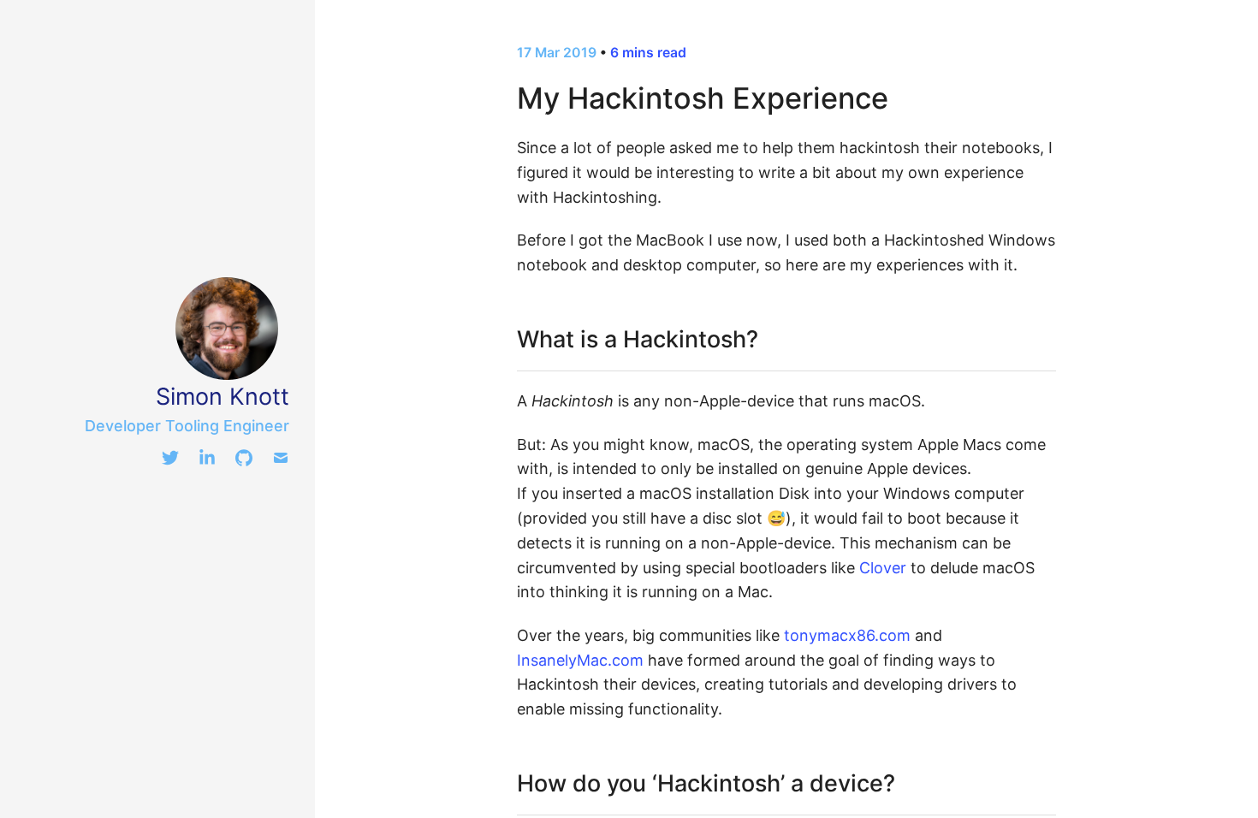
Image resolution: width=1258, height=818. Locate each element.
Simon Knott (222, 396)
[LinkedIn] (207, 461)
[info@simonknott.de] (280, 461)
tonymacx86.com (847, 635)
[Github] (243, 461)
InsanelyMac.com (580, 660)
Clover (882, 568)
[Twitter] (170, 461)
